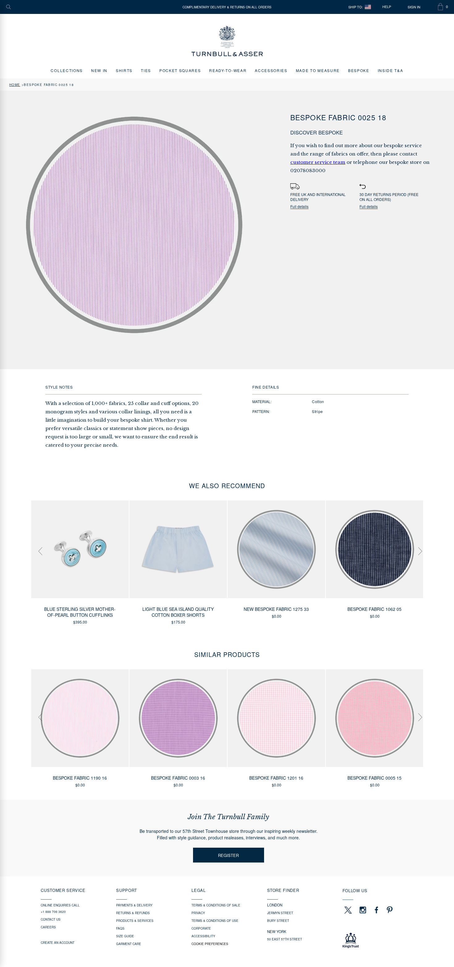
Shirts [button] (124, 70)
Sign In (414, 7)
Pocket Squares (180, 70)
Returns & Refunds (133, 913)
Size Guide (125, 936)
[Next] (417, 545)
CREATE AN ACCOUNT (57, 942)
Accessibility (203, 936)
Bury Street (278, 920)
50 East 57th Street (284, 939)
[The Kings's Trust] (378, 940)
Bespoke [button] (358, 70)
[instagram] (363, 910)
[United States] (368, 7)
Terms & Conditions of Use (214, 920)
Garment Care (128, 944)
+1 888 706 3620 (53, 911)
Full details (299, 206)
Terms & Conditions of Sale (215, 905)
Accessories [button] (271, 70)
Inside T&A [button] (390, 70)
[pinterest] (388, 910)
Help (386, 7)
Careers (48, 927)
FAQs (120, 928)
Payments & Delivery (134, 905)
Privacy (198, 913)
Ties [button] (146, 70)
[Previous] (37, 545)
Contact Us (51, 919)
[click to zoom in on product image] (134, 225)
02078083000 (308, 170)
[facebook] (376, 910)
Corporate (201, 928)
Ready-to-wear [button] (227, 70)
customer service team (317, 162)
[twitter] (348, 910)
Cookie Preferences (209, 944)
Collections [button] (66, 70)
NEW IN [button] (99, 70)
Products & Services (134, 920)
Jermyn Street (280, 913)
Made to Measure (318, 70)
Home (14, 85)
